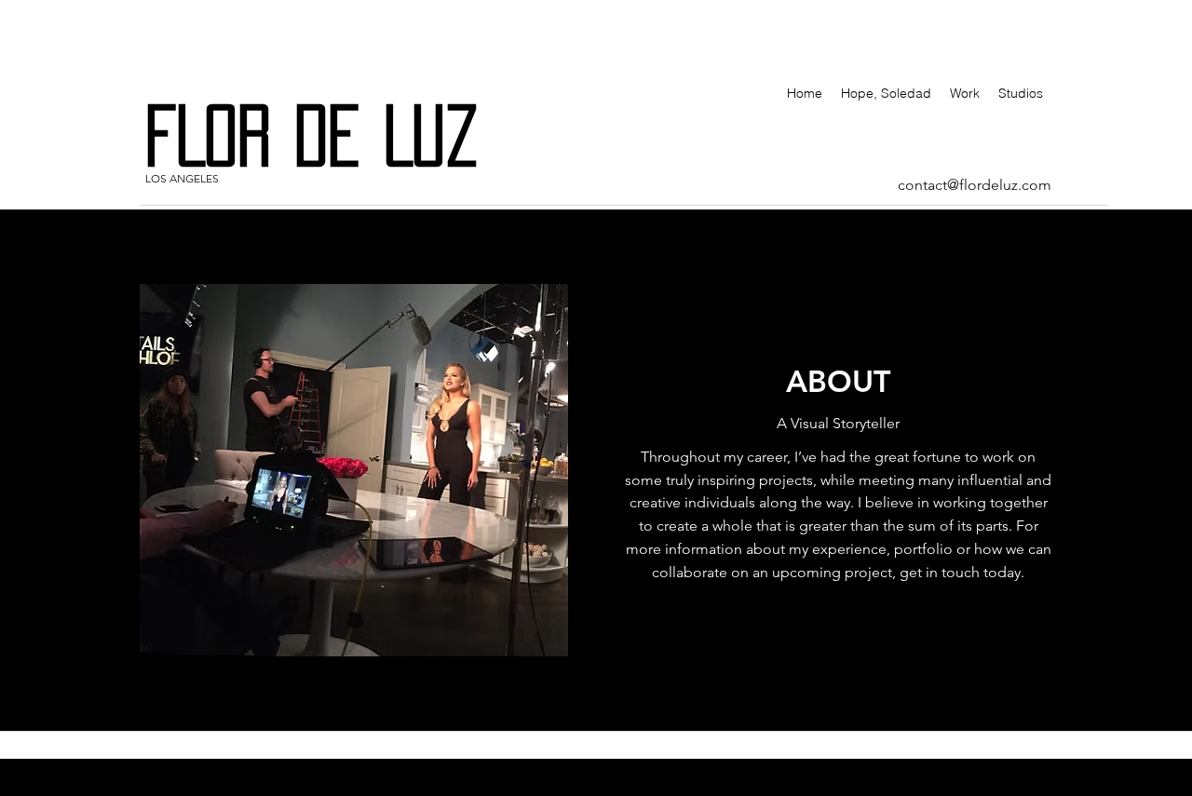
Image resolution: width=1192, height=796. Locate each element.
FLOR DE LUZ (335, 135)
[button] (354, 470)
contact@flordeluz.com (974, 185)
